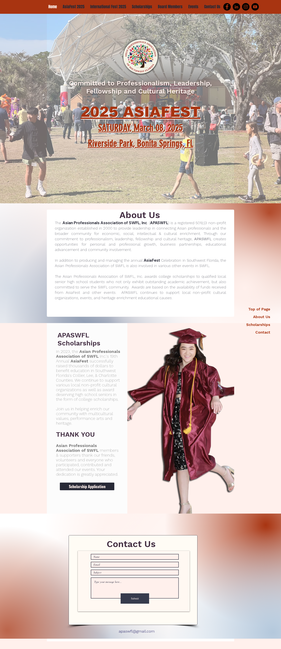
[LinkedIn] (236, 7)
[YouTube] (255, 7)
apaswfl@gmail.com (137, 631)
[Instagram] (245, 7)
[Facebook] (227, 7)
